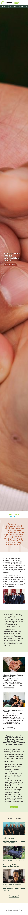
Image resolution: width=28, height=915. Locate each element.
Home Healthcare (15, 837)
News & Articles (14, 860)
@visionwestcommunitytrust (14, 910)
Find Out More (10, 264)
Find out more (9, 689)
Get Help (14, 807)
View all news (14, 896)
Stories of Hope (10, 838)
